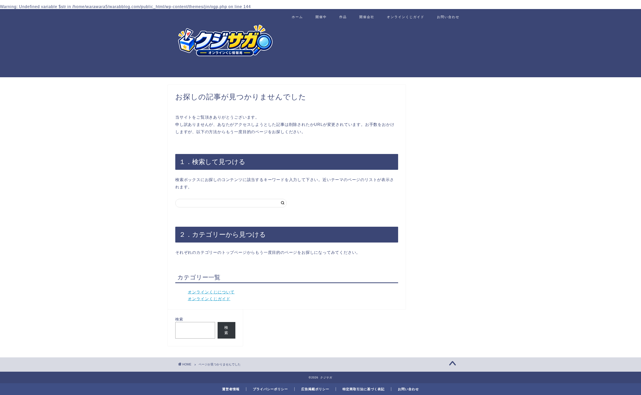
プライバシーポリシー (270, 389)
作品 (343, 17)
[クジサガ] (225, 73)
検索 (179, 319)
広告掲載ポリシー (315, 389)
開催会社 (366, 17)
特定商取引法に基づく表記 (364, 389)
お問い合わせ (448, 17)
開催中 (321, 17)
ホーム (297, 17)
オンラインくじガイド (405, 17)
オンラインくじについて (211, 292)
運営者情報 (231, 389)
